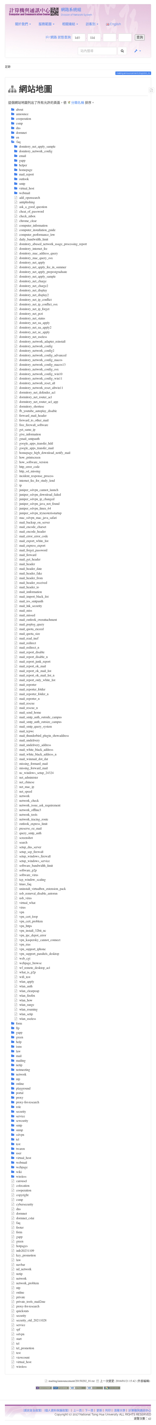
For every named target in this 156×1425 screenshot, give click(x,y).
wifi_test (24, 977)
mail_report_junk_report (34, 661)
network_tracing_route (33, 819)
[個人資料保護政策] (56, 1410)
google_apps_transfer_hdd (36, 443)
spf (18, 1329)
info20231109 (25, 1250)
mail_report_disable (31, 652)
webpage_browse (30, 963)
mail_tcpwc (26, 731)
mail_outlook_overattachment (38, 619)
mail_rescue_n (28, 707)
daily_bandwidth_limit (33, 239)
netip (19, 1273)
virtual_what (27, 902)
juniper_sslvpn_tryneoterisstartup (40, 513)
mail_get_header (29, 559)
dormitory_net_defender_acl (37, 392)
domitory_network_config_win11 (40, 378)
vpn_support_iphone (32, 949)
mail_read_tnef (28, 638)
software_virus (28, 875)
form (19, 1232)
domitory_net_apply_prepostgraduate (43, 271)
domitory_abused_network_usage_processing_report (53, 244)
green (19, 1241)
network (24, 796)
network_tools (28, 814)
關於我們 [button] (22, 24)
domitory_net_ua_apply (34, 322)
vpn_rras (24, 944)
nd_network (23, 1269)
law (18, 1260)
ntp (18, 1287)
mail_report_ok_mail (32, 666)
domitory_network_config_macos (40, 360)
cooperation (23, 1190)
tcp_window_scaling (32, 879)
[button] (137, 51)
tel (17, 1343)
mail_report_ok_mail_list (35, 671)
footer (20, 1227)
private (20, 1297)
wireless (21, 1366)
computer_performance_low (37, 234)
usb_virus (25, 898)
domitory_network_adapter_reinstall (42, 341)
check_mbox (27, 216)
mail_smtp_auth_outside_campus (40, 717)
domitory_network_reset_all (37, 383)
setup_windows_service (34, 861)
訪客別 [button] (91, 24)
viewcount (22, 1357)
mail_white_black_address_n (37, 754)
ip (20, 485)
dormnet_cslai (25, 1218)
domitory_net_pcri (31, 313)
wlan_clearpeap (29, 991)
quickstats (22, 1311)
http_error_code (29, 466)
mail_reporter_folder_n (34, 694)
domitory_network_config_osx (39, 369)
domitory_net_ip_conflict (35, 299)
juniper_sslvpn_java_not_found (39, 503)
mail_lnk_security (30, 606)
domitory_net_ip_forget (34, 309)
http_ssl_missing (29, 471)
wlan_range (26, 1004)
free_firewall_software (33, 425)
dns (18, 1209)
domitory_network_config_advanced (42, 355)
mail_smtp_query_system (35, 726)
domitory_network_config (36, 346)
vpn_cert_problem (31, 921)
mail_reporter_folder (32, 689)
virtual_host (23, 1362)
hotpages (22, 1246)
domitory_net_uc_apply (34, 332)
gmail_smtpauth (29, 438)
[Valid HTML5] (78, 1387)
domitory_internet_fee (33, 248)
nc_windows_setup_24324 (36, 772)
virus (22, 907)
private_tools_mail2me (30, 1301)
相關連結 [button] (69, 24)
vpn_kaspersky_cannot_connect (39, 940)
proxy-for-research (27, 1306)
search (23, 842)
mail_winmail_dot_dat (33, 759)
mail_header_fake (30, 573)
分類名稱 (77, 102)
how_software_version (33, 462)
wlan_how (25, 1000)
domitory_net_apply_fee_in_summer (42, 267)
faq (18, 1223)
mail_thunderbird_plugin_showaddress (44, 735)
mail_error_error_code (33, 536)
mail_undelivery (29, 740)
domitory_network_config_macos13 (42, 364)
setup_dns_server (30, 847)
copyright (22, 1195)
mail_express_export (32, 545)
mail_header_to (29, 587)
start (19, 1338)
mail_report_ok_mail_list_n (36, 675)
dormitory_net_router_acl (35, 397)
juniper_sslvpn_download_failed (40, 494)
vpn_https (25, 926)
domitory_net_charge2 (33, 285)
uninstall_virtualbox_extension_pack (42, 888)
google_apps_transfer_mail (36, 448)
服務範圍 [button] (45, 24)
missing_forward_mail (33, 768)
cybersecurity (24, 1204)
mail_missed (27, 615)
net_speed (25, 791)
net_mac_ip (26, 786)
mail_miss (25, 610)
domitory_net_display (33, 290)
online (20, 1292)
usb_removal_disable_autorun (38, 893)
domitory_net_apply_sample (37, 276)
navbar (20, 1264)
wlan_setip (26, 1014)
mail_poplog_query (31, 624)
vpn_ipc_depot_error (32, 935)
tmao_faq (25, 884)
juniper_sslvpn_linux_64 (35, 508)
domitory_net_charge (33, 281)
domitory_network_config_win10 (40, 374)
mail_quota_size (29, 633)
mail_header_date (30, 568)
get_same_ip (27, 429)
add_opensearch (29, 197)
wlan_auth (25, 986)
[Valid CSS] (95, 1387)
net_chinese (26, 782)
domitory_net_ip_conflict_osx (38, 304)
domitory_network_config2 (36, 350)
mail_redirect (27, 643)
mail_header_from (31, 578)
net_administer (28, 777)
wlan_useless (27, 1018)
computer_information (33, 225)
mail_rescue (27, 703)
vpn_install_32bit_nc (32, 930)
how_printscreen (29, 457)
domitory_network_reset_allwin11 (41, 387)
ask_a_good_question (33, 206)
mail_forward (27, 555)
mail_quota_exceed (31, 629)
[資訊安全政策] (32, 1410)
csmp (19, 1199)
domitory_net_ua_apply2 (35, 327)
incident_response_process (36, 476)
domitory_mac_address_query (38, 253)
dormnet (21, 1213)
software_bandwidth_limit (36, 865)
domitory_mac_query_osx (36, 258)
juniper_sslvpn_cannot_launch (38, 490)
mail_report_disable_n (33, 657)
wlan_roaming (28, 1009)
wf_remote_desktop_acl (34, 967)
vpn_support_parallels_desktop (39, 953)
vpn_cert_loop (28, 916)
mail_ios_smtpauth (31, 601)
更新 (99, 1410)
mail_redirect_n (29, 647)
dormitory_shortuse (31, 406)
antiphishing (27, 202)
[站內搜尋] (122, 51)
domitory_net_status (32, 318)
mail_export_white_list (33, 541)
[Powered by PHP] (61, 1387)
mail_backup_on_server (34, 522)
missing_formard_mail (33, 763)
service (20, 1325)
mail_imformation (30, 592)
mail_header (27, 564)
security (21, 1315)
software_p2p (28, 870)
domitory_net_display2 (34, 295)
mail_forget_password (33, 550)
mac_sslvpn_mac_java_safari (38, 517)
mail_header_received (33, 582)
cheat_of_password (31, 211)
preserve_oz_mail (30, 828)
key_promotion (26, 1255)
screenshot (26, 837)
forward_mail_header (33, 415)
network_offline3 (30, 810)
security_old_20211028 (31, 1320)
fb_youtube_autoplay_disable (38, 411)
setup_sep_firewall (31, 851)
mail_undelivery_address (35, 745)
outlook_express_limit (33, 823)
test (18, 1352)
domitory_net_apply (32, 262)
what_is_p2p (27, 972)
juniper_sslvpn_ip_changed (36, 499)
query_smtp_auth (30, 833)
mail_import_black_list (34, 596)
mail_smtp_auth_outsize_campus (40, 722)
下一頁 (89, 1410)
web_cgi (24, 958)
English (115, 24)
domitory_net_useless (33, 336)
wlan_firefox (27, 995)
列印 (108, 1410)
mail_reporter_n (29, 698)
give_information (30, 434)
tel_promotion (25, 1348)
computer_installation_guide (37, 230)
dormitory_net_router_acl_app (38, 401)
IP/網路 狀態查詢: (58, 37)
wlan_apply (26, 981)
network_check (29, 800)
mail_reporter (27, 684)
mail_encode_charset (32, 527)
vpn (21, 912)
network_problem (27, 1283)
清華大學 (119, 1410)
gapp (19, 1237)
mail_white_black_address (36, 749)
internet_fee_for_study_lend (37, 480)
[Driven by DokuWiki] (112, 1387)
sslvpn (20, 1334)
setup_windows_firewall (35, 856)
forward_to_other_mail (34, 420)
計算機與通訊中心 (139, 1410)
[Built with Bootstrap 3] (44, 1387)
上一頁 (77, 1410)
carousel (21, 1181)
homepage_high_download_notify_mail (44, 452)
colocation (22, 1185)
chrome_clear (28, 221)
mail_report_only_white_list (37, 680)
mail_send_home (30, 712)
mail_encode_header (32, 531)
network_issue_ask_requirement (39, 805)
